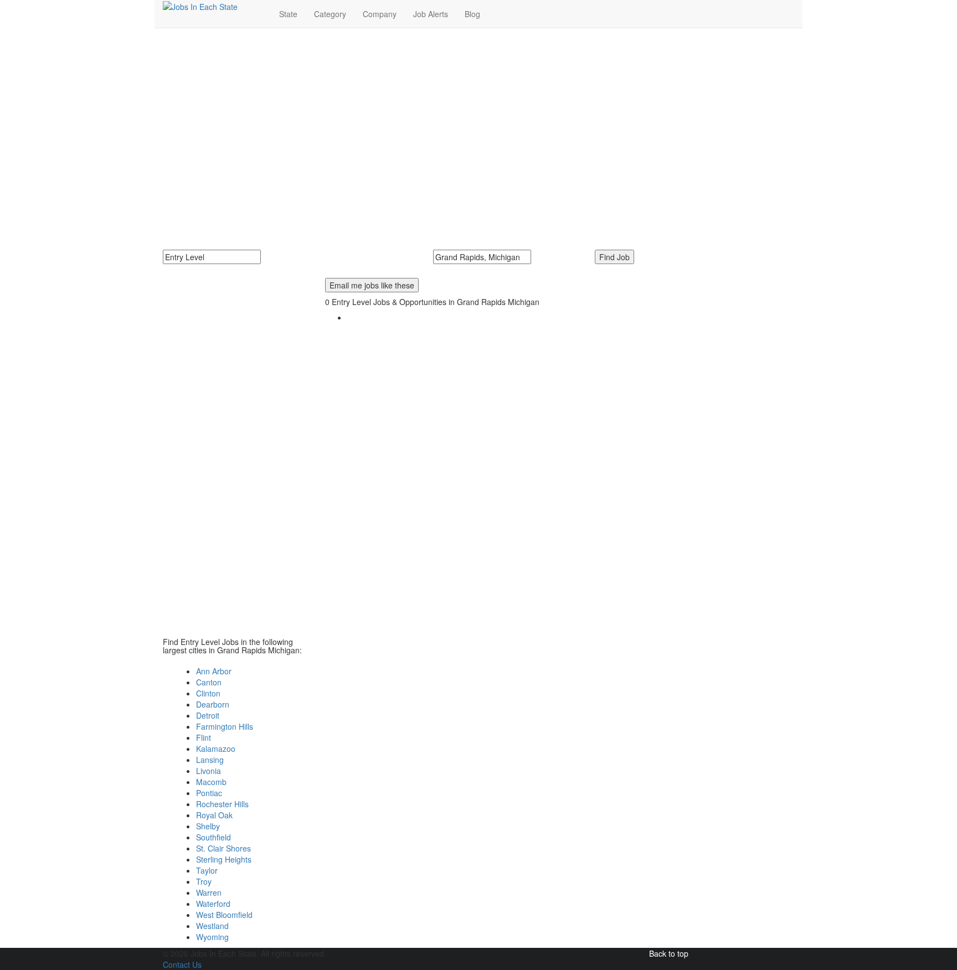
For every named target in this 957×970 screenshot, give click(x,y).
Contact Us (182, 964)
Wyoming (212, 936)
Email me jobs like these (372, 285)
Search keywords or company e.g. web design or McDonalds (277, 269)
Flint (203, 737)
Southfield (213, 837)
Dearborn (212, 704)
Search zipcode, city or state (487, 269)
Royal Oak (214, 815)
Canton (209, 682)
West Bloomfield (224, 914)
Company (380, 13)
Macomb (211, 781)
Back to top (668, 953)
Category (330, 13)
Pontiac (209, 792)
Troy (204, 881)
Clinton (208, 693)
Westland (212, 925)
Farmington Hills (224, 726)
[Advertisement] (478, 116)
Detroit (207, 715)
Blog (472, 13)
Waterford (213, 903)
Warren (209, 892)
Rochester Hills (222, 803)
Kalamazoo (215, 748)
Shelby (208, 826)
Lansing (210, 759)
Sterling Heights (223, 859)
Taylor (207, 870)
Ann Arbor (213, 671)
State (288, 13)
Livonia (208, 770)
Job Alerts (430, 13)
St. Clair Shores (223, 848)
